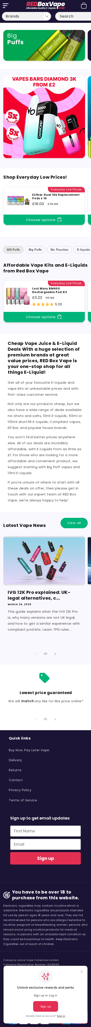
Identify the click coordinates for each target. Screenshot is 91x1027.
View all (74, 522)
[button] (5, 5)
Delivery (15, 760)
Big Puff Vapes (41, 38)
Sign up (45, 858)
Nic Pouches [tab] (59, 249)
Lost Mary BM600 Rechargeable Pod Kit (49, 290)
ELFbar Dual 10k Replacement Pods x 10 (56, 196)
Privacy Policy (20, 790)
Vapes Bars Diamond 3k (41, 84)
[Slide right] (55, 654)
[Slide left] (36, 654)
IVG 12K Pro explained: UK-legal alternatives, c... (39, 595)
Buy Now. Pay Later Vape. (29, 750)
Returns (15, 770)
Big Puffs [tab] (35, 249)
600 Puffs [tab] (13, 249)
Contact (16, 780)
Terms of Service (23, 800)
